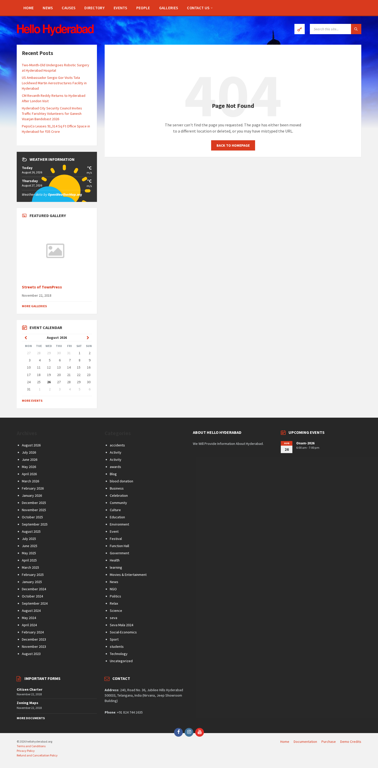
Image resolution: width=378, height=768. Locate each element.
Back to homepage (233, 145)
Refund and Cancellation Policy (37, 755)
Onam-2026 (305, 443)
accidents (117, 445)
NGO (113, 589)
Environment (119, 524)
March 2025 (30, 567)
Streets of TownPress (42, 287)
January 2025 (32, 581)
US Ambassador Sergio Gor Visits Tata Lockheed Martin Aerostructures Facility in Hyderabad (54, 83)
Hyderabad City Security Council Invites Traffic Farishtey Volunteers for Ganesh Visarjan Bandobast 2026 (52, 113)
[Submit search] (356, 29)
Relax (114, 603)
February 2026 (33, 488)
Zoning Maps (27, 702)
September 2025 (35, 524)
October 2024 (32, 596)
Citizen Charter (29, 689)
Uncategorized (121, 661)
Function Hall (119, 546)
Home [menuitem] (284, 741)
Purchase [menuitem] (328, 741)
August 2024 (31, 610)
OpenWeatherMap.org (65, 194)
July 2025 (29, 538)
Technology (119, 653)
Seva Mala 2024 (121, 625)
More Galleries (34, 306)
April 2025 (29, 560)
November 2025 (34, 510)
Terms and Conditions (31, 746)
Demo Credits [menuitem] (350, 741)
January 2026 (32, 495)
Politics (115, 596)
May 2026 (29, 466)
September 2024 (35, 603)
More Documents (31, 718)
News (114, 581)
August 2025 (31, 531)
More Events (32, 400)
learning (116, 567)
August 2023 (31, 653)
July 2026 (29, 452)
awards (115, 466)
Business (117, 488)
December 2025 (34, 502)
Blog (113, 474)
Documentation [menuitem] (305, 741)
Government (119, 553)
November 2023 (34, 646)
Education (117, 517)
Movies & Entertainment (128, 574)
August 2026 (31, 445)
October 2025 (32, 517)
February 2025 (33, 574)
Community (118, 502)
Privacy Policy (26, 751)
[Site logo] (55, 34)
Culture (115, 510)
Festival (116, 538)
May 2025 (29, 553)
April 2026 (29, 474)
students (117, 646)
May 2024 (29, 617)
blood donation (121, 481)
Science (116, 610)
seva (113, 617)
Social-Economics (123, 632)
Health (115, 560)
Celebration (119, 495)
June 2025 (29, 546)
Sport (114, 639)
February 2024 (33, 632)
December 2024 (34, 589)
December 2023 (34, 639)
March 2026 (30, 481)
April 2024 (29, 625)
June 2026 (29, 459)
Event (114, 531)
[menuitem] (28, 8)
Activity (115, 452)
